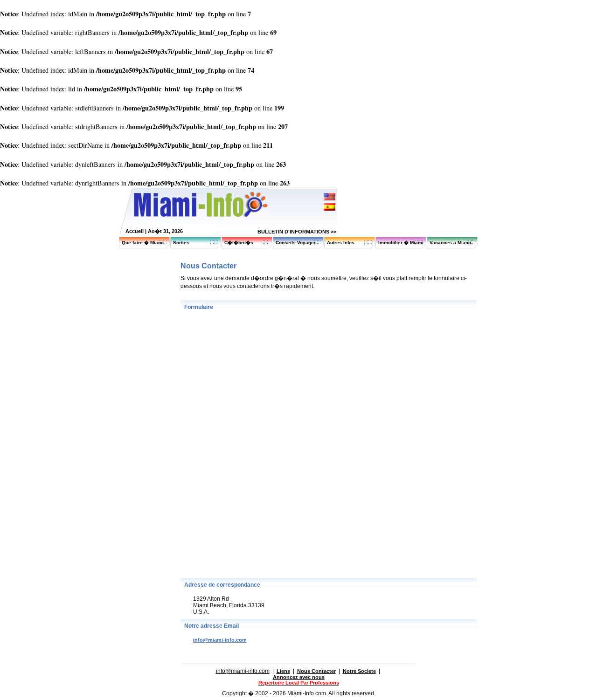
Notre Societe (359, 671)
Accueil (134, 231)
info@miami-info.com (220, 640)
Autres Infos (340, 242)
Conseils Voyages (296, 242)
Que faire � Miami (143, 242)
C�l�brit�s (238, 242)
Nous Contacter (316, 671)
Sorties (181, 242)
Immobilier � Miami (400, 242)
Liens (283, 671)
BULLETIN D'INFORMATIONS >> (296, 231)
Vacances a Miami (450, 242)
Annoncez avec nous (299, 677)
